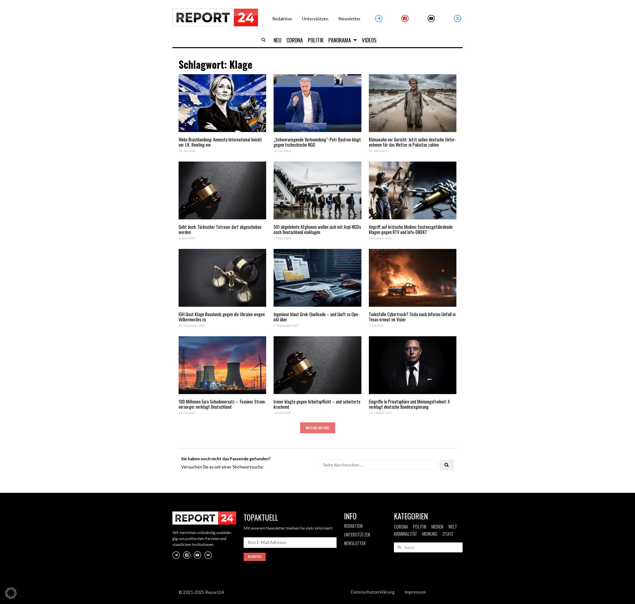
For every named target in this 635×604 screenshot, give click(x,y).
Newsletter (349, 18)
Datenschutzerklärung (372, 592)
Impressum (415, 592)
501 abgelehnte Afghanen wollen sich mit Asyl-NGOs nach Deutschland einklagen (317, 229)
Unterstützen (315, 18)
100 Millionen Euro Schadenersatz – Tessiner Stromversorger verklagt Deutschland (222, 404)
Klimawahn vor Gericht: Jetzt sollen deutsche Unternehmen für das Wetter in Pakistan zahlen (412, 142)
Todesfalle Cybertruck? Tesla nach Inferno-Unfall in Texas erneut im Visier (412, 317)
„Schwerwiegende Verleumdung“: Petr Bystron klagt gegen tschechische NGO (317, 142)
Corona (294, 40)
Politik (315, 40)
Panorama (339, 40)
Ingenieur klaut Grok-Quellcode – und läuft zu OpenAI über (316, 317)
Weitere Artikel (318, 427)
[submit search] (447, 465)
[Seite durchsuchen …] (378, 465)
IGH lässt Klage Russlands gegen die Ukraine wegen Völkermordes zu (222, 317)
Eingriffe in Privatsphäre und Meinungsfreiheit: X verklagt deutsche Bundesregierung (409, 404)
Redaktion (282, 18)
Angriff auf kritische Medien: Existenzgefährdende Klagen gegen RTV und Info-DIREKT (411, 229)
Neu (278, 40)
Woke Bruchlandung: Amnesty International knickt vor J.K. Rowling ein (220, 142)
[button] (263, 40)
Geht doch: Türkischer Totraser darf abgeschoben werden (220, 229)
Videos (369, 40)
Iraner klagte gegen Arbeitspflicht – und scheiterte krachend (317, 404)
